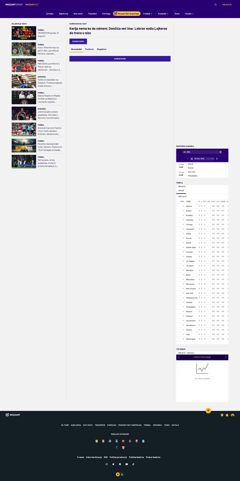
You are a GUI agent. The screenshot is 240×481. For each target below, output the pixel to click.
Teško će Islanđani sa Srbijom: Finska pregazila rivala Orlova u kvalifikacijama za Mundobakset (50, 82)
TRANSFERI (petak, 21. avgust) (48, 34)
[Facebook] (120, 464)
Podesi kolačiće (153, 457)
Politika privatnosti (118, 457)
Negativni (101, 49)
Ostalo (175, 425)
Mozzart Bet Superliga (130, 425)
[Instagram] (106, 464)
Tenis (166, 425)
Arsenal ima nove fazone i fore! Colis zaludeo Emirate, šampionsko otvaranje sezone (50, 130)
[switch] (120, 474)
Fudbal (41, 30)
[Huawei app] (232, 415)
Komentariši (78, 41)
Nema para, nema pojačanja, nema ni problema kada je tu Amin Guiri (47, 163)
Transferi (100, 425)
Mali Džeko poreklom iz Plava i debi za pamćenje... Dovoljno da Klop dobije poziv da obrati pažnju (49, 66)
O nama (80, 457)
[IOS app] (227, 414)
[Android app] (222, 415)
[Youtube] (126, 464)
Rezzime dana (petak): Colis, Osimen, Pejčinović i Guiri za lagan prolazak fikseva (50, 146)
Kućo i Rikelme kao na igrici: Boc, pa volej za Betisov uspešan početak (48, 50)
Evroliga (111, 425)
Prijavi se (227, 4)
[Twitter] (113, 464)
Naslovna (76, 425)
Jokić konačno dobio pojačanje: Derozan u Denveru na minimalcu (48, 114)
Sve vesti (88, 425)
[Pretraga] (216, 4)
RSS (106, 457)
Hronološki (76, 49)
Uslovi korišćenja (94, 457)
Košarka (42, 77)
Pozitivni (89, 49)
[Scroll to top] (208, 410)
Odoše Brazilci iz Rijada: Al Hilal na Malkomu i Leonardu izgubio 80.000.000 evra (49, 98)
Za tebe (65, 425)
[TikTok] (133, 464)
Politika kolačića (136, 457)
